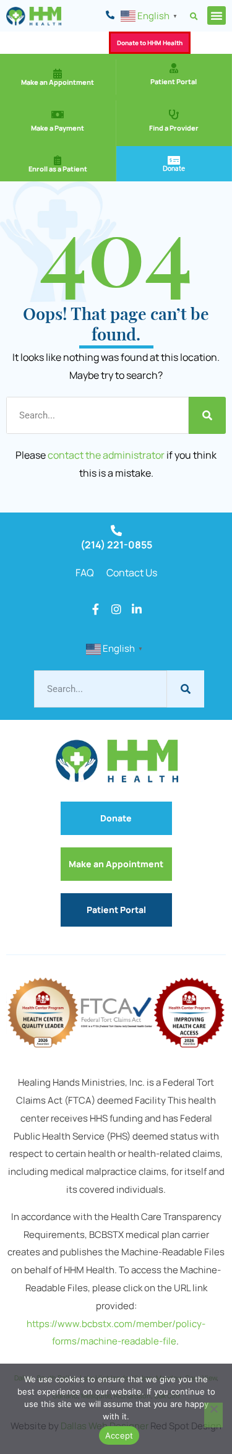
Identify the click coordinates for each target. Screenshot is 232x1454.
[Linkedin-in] (136, 609)
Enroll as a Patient (57, 168)
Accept (119, 1435)
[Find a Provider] (174, 114)
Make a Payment (57, 127)
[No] (213, 1415)
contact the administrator (106, 455)
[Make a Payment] (57, 114)
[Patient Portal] (174, 68)
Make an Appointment (57, 82)
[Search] (207, 415)
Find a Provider (174, 127)
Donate (174, 168)
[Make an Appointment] (57, 74)
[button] (194, 16)
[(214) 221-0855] (116, 530)
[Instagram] (116, 609)
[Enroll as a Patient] (57, 160)
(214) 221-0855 (116, 545)
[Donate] (174, 160)
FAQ (84, 572)
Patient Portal (173, 81)
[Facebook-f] (95, 609)
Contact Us (131, 572)
